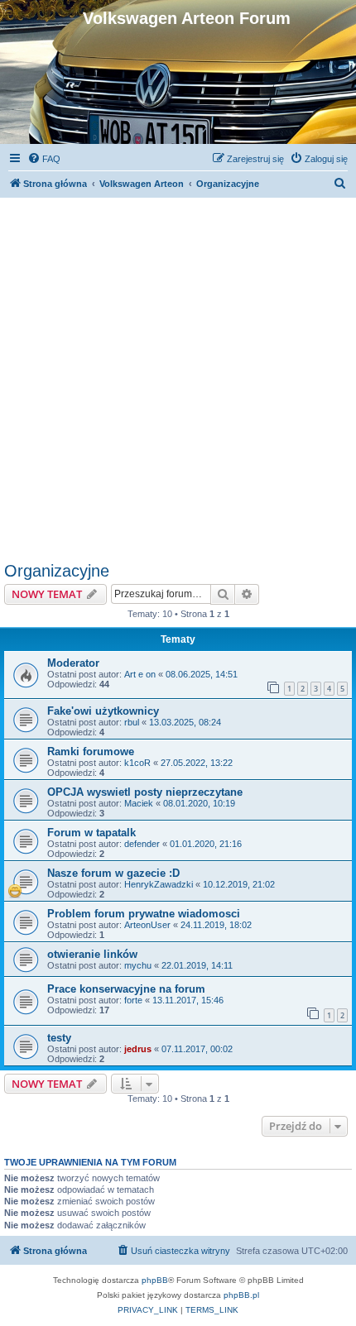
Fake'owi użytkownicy (103, 711)
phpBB (155, 1280)
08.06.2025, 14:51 (202, 674)
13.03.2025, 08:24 (185, 722)
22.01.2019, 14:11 (197, 965)
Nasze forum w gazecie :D (113, 873)
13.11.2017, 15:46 (188, 1000)
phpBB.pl (241, 1295)
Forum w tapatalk (91, 832)
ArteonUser (147, 925)
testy (59, 1038)
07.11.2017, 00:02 (197, 1049)
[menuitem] (43, 159)
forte (133, 1000)
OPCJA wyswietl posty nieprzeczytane (145, 792)
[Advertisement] (178, 375)
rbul (131, 722)
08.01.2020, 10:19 (199, 803)
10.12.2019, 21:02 (239, 884)
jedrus (138, 1049)
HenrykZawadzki (158, 884)
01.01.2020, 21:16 (206, 844)
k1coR (137, 763)
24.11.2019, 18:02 (216, 925)
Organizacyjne (56, 571)
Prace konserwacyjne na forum (126, 989)
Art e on (140, 674)
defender (142, 844)
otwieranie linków (92, 954)
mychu (138, 965)
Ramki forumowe (90, 751)
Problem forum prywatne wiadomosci (143, 913)
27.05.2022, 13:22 (197, 763)
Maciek (138, 803)
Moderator (73, 663)
